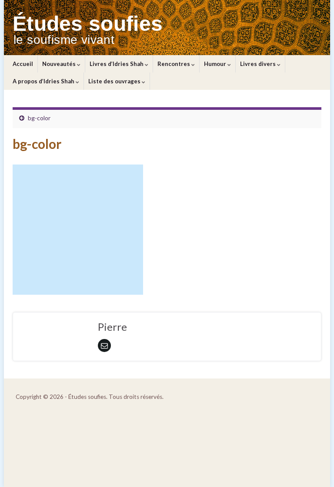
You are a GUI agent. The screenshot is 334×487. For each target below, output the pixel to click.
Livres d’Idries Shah (117, 63)
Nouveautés (59, 63)
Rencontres (174, 63)
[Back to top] (314, 467)
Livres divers (258, 63)
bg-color (39, 118)
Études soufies (88, 23)
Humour (215, 63)
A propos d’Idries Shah (44, 81)
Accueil (23, 63)
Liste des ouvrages (115, 81)
